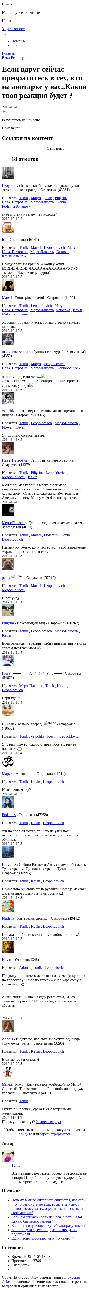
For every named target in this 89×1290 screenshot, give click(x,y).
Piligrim (61, 198)
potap (48, 198)
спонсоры (72, 1277)
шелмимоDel (12, 352)
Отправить (55, 148)
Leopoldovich (12, 186)
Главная (8, 53)
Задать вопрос (13, 29)
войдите (25, 1134)
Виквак (62, 252)
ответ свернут (48, 1122)
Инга (6, 673)
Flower (7, 427)
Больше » (23, 206)
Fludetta (8, 918)
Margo (36, 198)
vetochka (63, 310)
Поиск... (8, 4)
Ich (4, 239)
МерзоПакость (42, 202)
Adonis (24, 968)
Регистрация (21, 58)
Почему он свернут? (18, 1122)
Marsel (36, 247)
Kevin (61, 202)
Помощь (18, 41)
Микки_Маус (12, 1084)
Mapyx (7, 774)
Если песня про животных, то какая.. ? (42, 1238)
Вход (6, 58)
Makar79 (8, 314)
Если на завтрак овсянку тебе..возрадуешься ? (48, 1226)
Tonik (23, 198)
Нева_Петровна (15, 202)
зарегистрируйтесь (55, 1134)
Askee (6, 1282)
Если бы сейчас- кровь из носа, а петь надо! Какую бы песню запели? (46, 1219)
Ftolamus (9, 206)
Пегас (6, 864)
